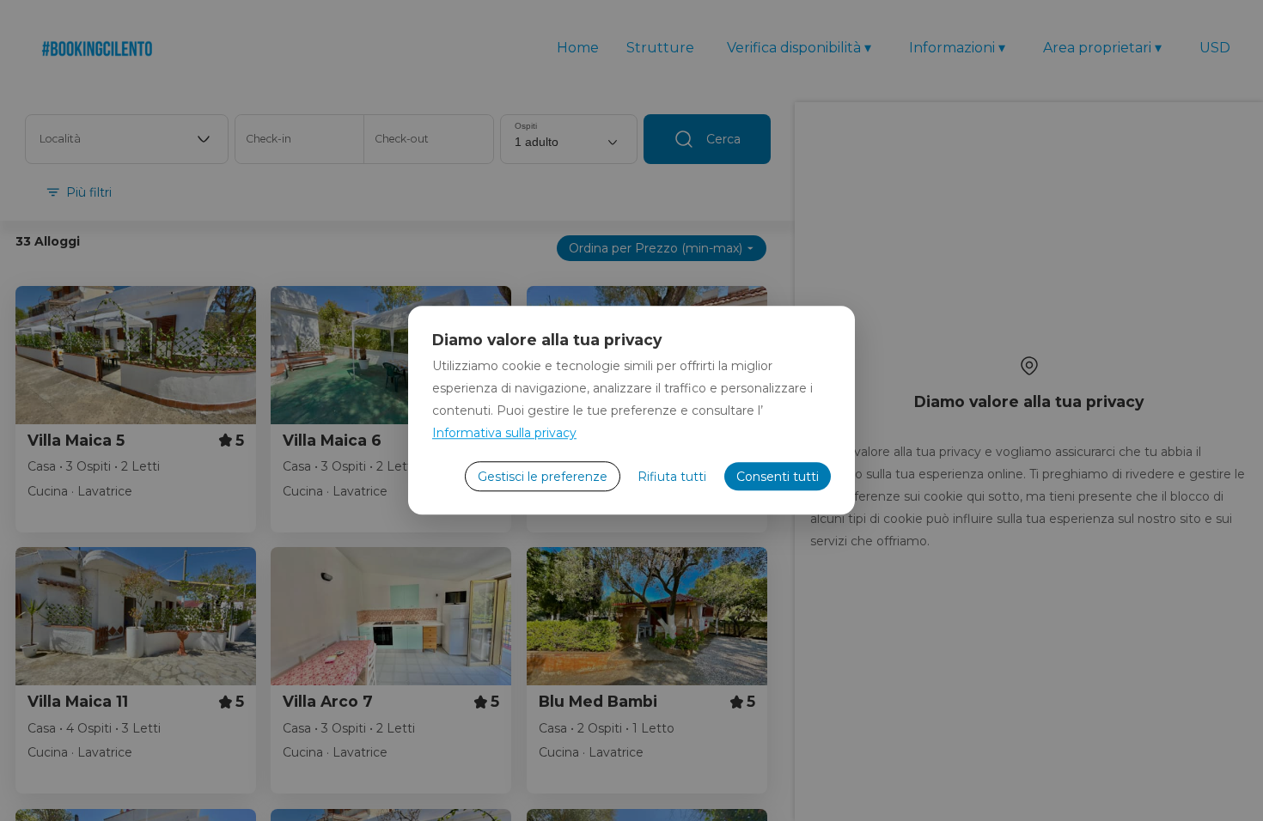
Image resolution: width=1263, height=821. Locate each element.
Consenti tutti (777, 476)
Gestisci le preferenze (542, 476)
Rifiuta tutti (672, 476)
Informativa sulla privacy (504, 433)
